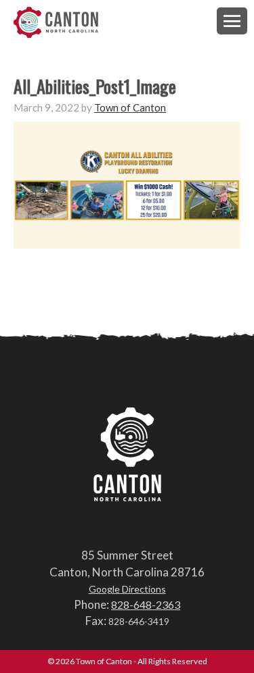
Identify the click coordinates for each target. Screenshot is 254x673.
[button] (232, 20)
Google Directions (127, 589)
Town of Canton (56, 23)
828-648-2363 (145, 604)
